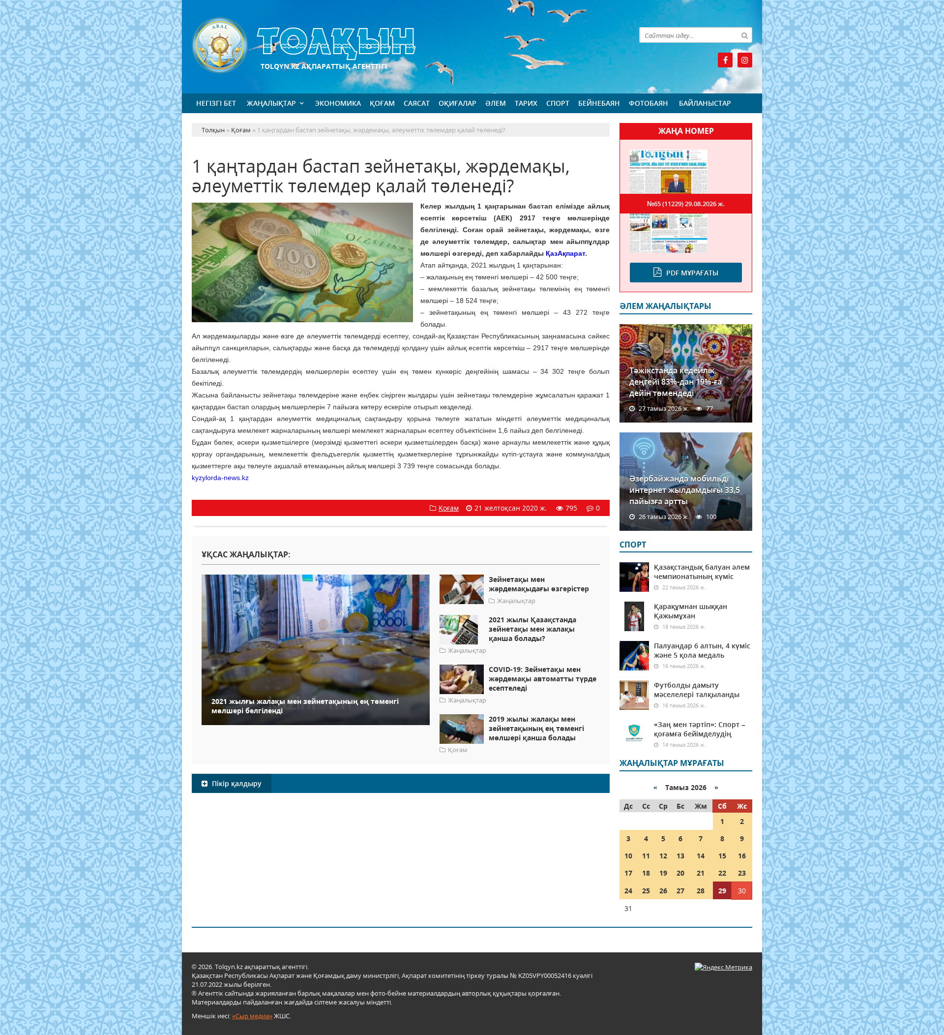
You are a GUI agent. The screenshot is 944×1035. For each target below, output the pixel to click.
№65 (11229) (686, 203)
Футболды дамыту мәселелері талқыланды (696, 689)
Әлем (495, 103)
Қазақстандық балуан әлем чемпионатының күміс (702, 571)
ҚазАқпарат (565, 253)
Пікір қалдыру (236, 783)
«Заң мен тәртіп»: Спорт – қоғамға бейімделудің (699, 729)
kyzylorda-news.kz (220, 478)
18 (646, 873)
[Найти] (744, 35)
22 (722, 873)
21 (701, 873)
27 (680, 890)
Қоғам (382, 103)
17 (628, 873)
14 (701, 855)
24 (628, 890)
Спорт (557, 103)
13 (680, 855)
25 (646, 890)
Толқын (401, 45)
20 (680, 873)
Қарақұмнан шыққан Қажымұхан (690, 611)
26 (663, 890)
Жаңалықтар (271, 103)
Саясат (417, 103)
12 (663, 855)
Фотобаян (648, 103)
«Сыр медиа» (252, 1015)
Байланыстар (705, 103)
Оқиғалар (457, 103)
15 (722, 855)
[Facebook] (725, 60)
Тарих (526, 103)
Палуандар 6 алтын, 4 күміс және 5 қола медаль (702, 650)
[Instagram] (745, 60)
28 (701, 890)
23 (742, 873)
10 (628, 855)
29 (722, 890)
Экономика (338, 103)
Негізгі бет (216, 103)
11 (646, 855)
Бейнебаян (599, 103)
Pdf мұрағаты (692, 272)
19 (663, 873)
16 (742, 855)
